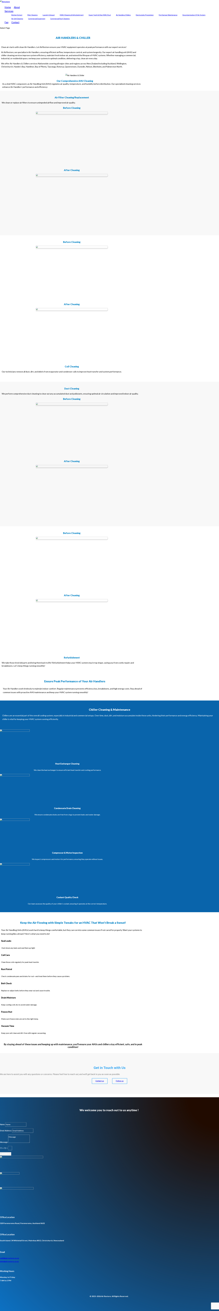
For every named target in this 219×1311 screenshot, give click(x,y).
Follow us (120, 1081)
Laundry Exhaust (49, 15)
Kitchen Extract (16, 15)
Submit (5, 1154)
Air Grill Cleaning (17, 19)
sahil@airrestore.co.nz (9, 1258)
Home (8, 7)
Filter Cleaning (32, 15)
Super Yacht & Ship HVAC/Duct (100, 15)
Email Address (6, 1131)
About (17, 7)
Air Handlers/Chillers (123, 15)
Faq (6, 22)
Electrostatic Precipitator (145, 15)
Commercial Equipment (36, 19)
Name (2, 1124)
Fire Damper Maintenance (168, 15)
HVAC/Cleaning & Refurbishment (71, 15)
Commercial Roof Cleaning (60, 19)
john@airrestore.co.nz (9, 1261)
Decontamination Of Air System (193, 15)
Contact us (99, 1081)
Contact (15, 22)
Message (4, 1142)
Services (9, 11)
